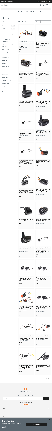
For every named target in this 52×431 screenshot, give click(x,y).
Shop (4, 408)
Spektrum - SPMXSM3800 (40, 45)
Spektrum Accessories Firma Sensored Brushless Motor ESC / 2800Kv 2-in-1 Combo (43, 337)
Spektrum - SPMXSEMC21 (40, 282)
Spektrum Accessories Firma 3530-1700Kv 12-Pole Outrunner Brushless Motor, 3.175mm (26, 132)
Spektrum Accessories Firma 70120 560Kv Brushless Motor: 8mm (43, 366)
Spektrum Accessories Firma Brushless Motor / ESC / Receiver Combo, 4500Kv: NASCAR (26, 44)
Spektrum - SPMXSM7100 (40, 77)
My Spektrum (48, 1)
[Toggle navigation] (50, 5)
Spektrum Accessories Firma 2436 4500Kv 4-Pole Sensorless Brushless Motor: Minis (43, 103)
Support (5, 411)
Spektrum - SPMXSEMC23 (23, 340)
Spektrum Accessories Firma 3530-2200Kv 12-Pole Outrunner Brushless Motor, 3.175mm (43, 73)
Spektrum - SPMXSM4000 (40, 106)
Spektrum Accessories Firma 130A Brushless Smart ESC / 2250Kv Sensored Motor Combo (43, 278)
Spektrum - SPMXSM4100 (23, 75)
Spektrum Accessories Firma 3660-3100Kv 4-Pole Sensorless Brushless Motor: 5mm (26, 192)
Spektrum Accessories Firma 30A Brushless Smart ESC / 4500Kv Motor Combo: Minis (26, 308)
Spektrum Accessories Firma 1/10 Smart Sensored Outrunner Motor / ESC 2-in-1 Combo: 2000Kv (26, 366)
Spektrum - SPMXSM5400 (23, 251)
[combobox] (26, 9)
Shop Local (43, 1)
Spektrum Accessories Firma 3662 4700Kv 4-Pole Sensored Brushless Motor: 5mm (26, 73)
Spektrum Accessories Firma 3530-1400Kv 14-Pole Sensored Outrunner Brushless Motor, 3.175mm (26, 161)
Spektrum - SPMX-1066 (40, 252)
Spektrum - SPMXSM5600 (40, 368)
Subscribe (46, 398)
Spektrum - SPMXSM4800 (40, 135)
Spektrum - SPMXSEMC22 (23, 370)
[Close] (49, 420)
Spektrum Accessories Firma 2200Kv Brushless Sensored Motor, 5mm (43, 43)
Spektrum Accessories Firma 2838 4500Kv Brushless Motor (26, 102)
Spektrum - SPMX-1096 (40, 194)
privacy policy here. (5, 427)
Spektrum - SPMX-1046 (40, 223)
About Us (38, 1)
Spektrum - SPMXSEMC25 (23, 47)
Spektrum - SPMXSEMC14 (23, 310)
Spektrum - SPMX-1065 (23, 165)
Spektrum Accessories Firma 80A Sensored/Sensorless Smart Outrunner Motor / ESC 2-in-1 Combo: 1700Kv (26, 337)
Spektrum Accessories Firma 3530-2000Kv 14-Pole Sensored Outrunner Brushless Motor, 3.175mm (43, 249)
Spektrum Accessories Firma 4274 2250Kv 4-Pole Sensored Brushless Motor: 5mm (43, 221)
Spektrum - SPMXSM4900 (23, 222)
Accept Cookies (36, 424)
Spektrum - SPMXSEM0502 (40, 339)
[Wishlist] (19, 51)
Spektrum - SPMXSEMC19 (40, 311)
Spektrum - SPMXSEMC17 (23, 282)
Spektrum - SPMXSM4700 (40, 163)
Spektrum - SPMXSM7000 (23, 135)
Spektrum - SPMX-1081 (23, 195)
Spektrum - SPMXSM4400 (23, 103)
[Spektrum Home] (4, 4)
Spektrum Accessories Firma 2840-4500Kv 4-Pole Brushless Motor (43, 161)
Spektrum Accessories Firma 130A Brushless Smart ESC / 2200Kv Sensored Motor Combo (26, 278)
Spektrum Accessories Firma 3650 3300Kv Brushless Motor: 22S (43, 133)
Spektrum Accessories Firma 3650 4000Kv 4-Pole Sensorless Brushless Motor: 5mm (43, 191)
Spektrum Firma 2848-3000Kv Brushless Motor (26, 220)
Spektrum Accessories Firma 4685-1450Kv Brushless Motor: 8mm (26, 249)
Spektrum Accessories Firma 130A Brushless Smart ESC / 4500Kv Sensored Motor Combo (43, 308)
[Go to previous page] (42, 378)
